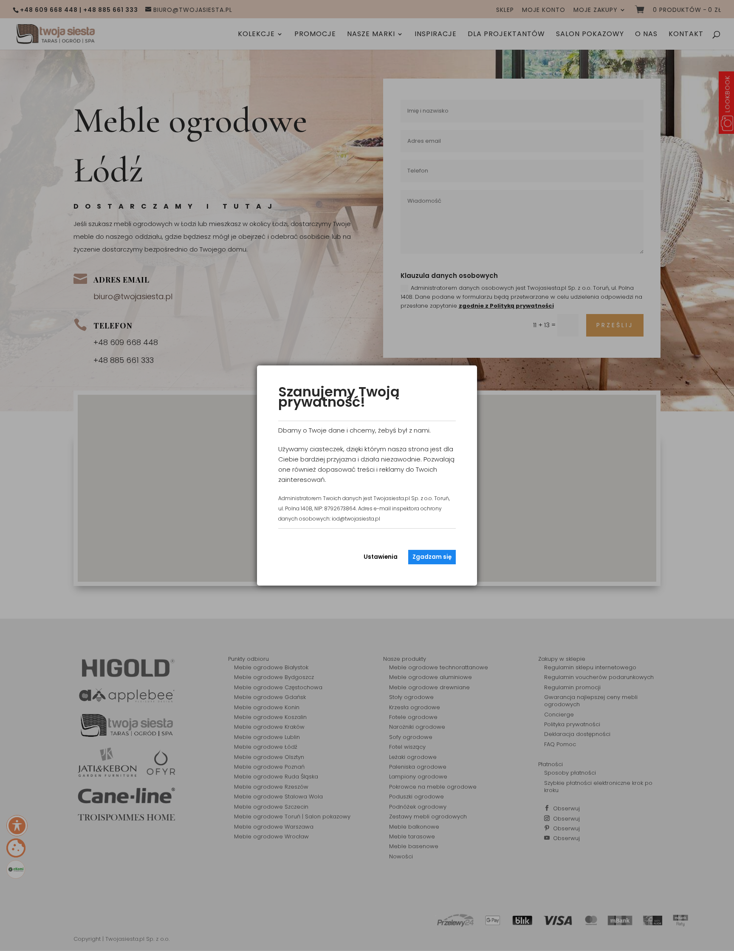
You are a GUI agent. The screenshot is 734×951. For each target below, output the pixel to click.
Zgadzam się (432, 557)
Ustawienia (381, 557)
